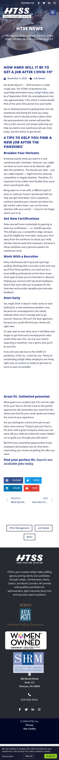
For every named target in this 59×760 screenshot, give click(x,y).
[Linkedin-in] (33, 709)
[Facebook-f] (20, 709)
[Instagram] (39, 709)
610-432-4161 (29, 700)
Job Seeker (39, 78)
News (30, 537)
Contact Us (27, 3)
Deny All (29, 756)
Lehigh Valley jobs (44, 93)
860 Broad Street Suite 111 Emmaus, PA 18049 (29, 682)
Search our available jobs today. (28, 462)
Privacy (30, 725)
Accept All (50, 756)
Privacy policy (7, 756)
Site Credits (29, 729)
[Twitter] (26, 709)
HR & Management (19, 528)
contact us (23, 363)
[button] (13, 480)
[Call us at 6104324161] (29, 694)
